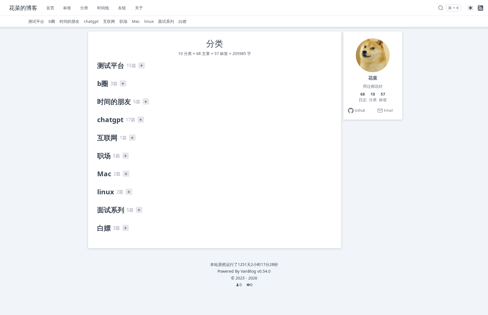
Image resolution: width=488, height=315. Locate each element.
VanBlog (256, 271)
